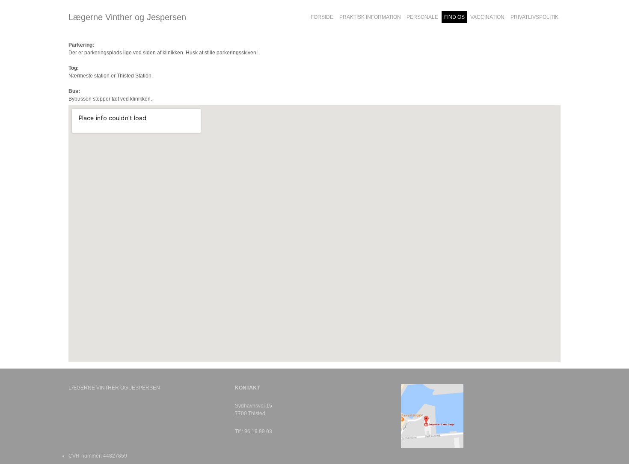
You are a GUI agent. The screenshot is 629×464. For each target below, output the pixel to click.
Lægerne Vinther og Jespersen (127, 17)
